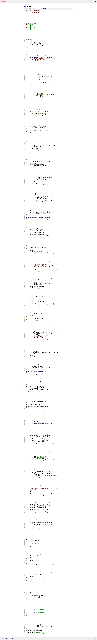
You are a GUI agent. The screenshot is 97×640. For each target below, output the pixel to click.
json (95, 638)
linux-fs (41, 5)
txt (92, 638)
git (33, 5)
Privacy (9, 638)
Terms (12, 638)
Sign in (95, 1)
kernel (31, 5)
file (44, 8)
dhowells (37, 5)
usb (70, 5)
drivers (67, 5)
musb (25, 6)
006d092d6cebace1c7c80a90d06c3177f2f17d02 (54, 5)
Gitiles (6, 638)
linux (25, 5)
